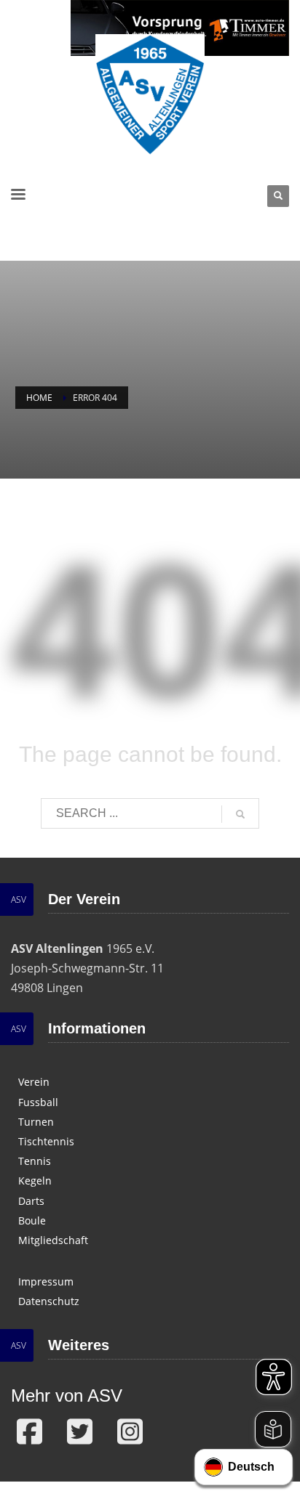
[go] (240, 814)
